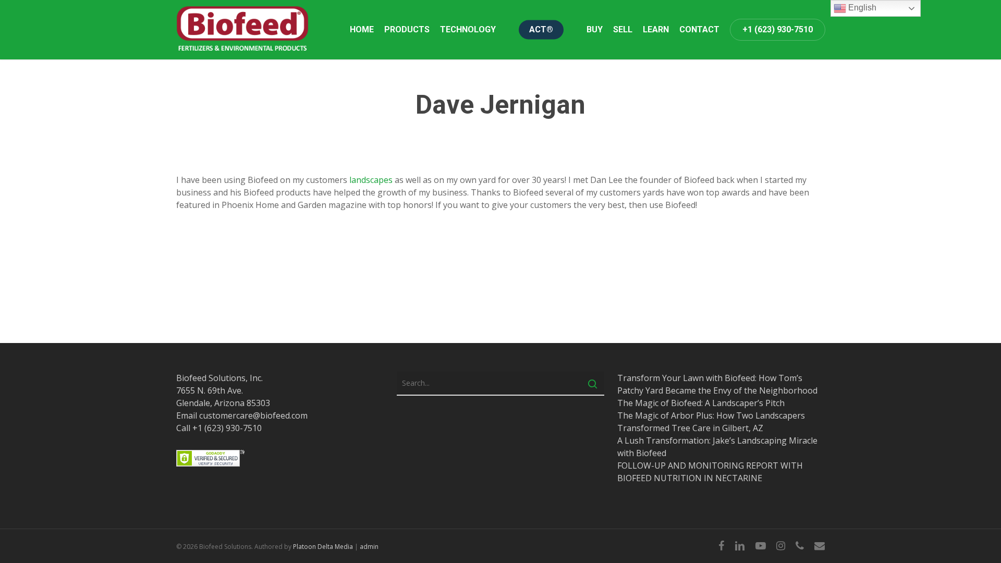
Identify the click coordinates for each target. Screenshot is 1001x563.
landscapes (371, 180)
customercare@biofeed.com (253, 415)
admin (369, 546)
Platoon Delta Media (323, 546)
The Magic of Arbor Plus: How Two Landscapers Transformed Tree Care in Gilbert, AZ (711, 422)
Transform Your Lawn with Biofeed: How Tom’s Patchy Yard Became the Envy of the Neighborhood (717, 384)
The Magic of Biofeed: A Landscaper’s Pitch (701, 403)
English (861, 7)
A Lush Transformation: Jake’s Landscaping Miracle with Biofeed (717, 447)
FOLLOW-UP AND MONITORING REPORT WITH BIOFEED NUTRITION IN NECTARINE (710, 472)
